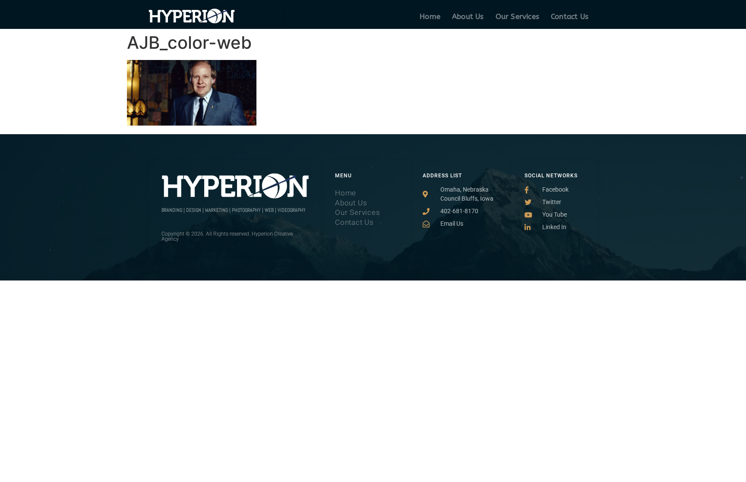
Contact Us (569, 16)
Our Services (517, 16)
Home (430, 16)
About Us (468, 16)
